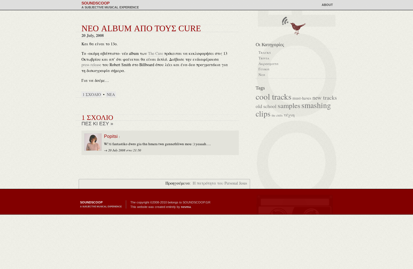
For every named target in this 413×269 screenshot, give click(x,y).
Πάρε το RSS (285, 20)
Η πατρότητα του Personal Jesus (220, 183)
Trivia (263, 57)
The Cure (155, 53)
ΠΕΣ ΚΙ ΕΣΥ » (97, 123)
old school (266, 106)
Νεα (111, 94)
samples (289, 105)
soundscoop (110, 5)
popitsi (111, 136)
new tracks (324, 97)
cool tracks (273, 96)
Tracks (264, 52)
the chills (277, 115)
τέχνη (289, 115)
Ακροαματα (268, 63)
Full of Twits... (297, 28)
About (327, 4)
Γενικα (263, 68)
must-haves (301, 98)
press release (91, 64)
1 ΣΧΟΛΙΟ (92, 94)
